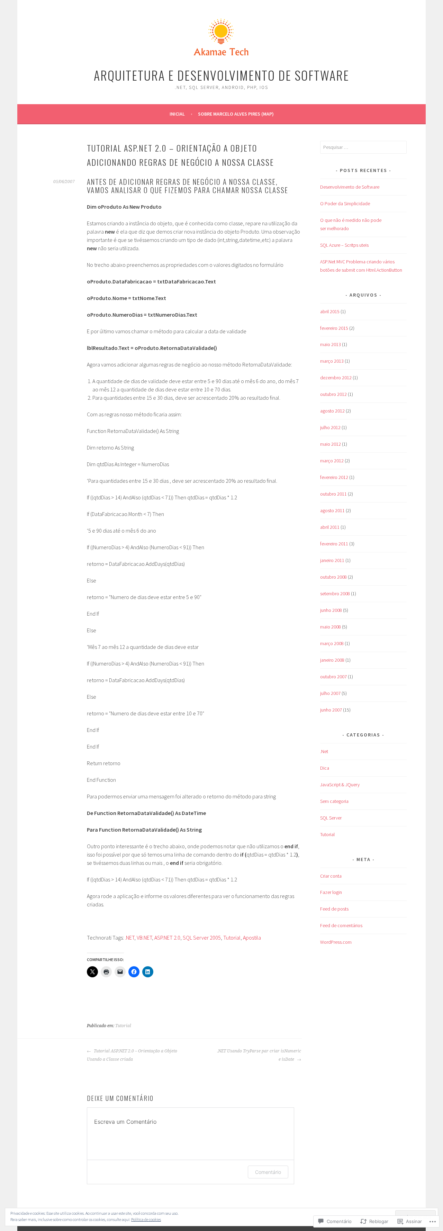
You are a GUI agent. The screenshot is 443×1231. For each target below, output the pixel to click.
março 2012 (332, 461)
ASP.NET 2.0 (167, 937)
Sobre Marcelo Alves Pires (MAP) (236, 114)
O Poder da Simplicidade (345, 203)
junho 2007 (331, 710)
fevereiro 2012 (334, 477)
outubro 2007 (333, 676)
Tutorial (232, 937)
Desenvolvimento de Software (349, 187)
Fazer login (331, 892)
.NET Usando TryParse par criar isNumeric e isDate (259, 1055)
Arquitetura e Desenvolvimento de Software (221, 75)
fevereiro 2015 (334, 328)
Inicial (177, 114)
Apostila (252, 937)
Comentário (268, 1172)
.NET (129, 937)
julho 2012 (330, 427)
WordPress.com (336, 942)
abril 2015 (330, 311)
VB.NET (144, 937)
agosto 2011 (332, 510)
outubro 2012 (333, 394)
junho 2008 (331, 610)
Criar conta (331, 876)
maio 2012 (330, 444)
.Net (324, 751)
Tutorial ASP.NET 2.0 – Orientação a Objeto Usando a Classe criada (132, 1055)
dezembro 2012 (336, 377)
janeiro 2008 (332, 660)
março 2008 (332, 643)
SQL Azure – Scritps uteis (344, 245)
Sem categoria (334, 801)
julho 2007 (330, 693)
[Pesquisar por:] (363, 147)
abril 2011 (330, 527)
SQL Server (331, 818)
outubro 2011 (333, 494)
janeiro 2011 (332, 560)
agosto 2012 (332, 411)
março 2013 (332, 361)
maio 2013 (330, 344)
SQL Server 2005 (202, 937)
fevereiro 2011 (334, 544)
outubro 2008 (333, 577)
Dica (324, 768)
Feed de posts (334, 909)
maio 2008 (330, 627)
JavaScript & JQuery (340, 784)
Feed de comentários (341, 925)
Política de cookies (146, 1219)
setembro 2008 (335, 593)
